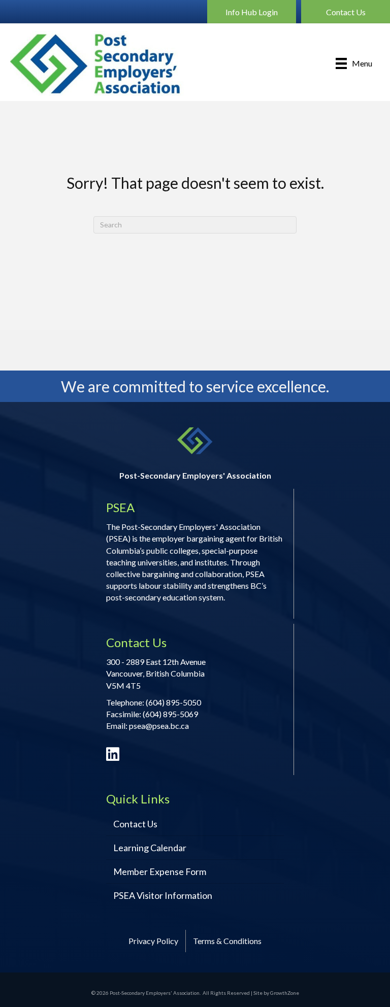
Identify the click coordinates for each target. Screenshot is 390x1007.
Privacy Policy (153, 941)
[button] (251, 11)
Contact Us (135, 823)
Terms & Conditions (227, 941)
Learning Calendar (149, 847)
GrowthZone (284, 993)
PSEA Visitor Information (162, 895)
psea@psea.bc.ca (159, 725)
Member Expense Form (159, 871)
